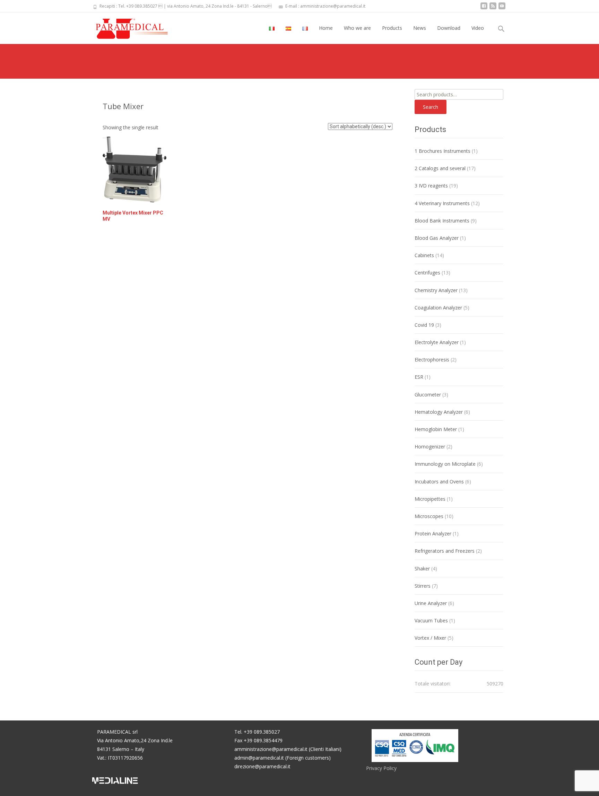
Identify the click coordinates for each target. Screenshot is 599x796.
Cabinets (424, 255)
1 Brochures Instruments (442, 151)
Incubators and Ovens (439, 481)
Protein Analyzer (433, 533)
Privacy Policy (381, 768)
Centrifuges (427, 272)
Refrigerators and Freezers (445, 551)
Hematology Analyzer (439, 412)
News (419, 28)
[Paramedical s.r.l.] (125, 26)
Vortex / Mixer (430, 638)
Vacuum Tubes (431, 620)
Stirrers (423, 586)
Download (448, 28)
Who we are (357, 28)
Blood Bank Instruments (442, 220)
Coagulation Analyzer (438, 307)
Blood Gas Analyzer (437, 238)
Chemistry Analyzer (436, 290)
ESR (419, 377)
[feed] (492, 8)
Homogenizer (430, 446)
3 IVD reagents (431, 185)
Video (477, 28)
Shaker (422, 568)
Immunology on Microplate (445, 464)
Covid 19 (424, 325)
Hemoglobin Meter (436, 429)
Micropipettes (430, 499)
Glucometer (428, 394)
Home (326, 28)
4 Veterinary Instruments (442, 203)
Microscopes (429, 516)
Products (392, 28)
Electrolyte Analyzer (437, 342)
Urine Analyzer (431, 603)
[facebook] (483, 8)
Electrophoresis (432, 359)
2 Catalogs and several (440, 168)
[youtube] (501, 8)
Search (430, 107)
